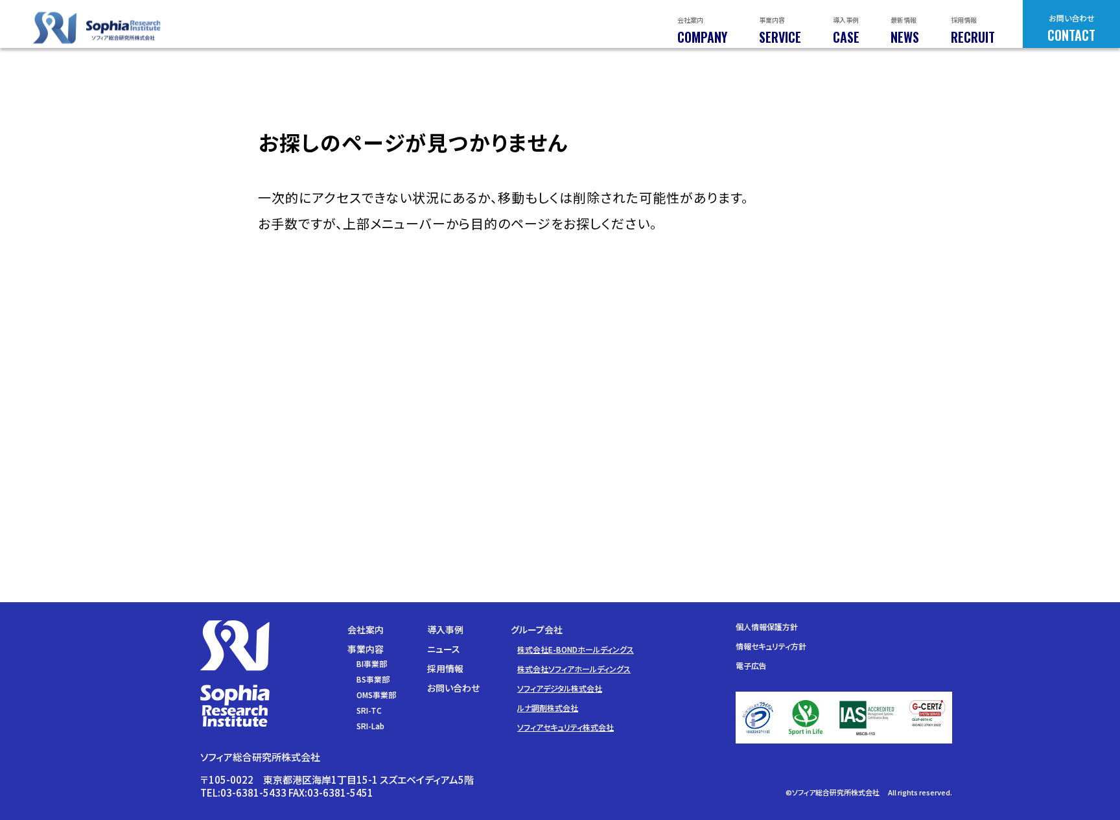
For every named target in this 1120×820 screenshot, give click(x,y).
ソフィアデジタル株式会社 (559, 688)
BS (373, 679)
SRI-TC (369, 710)
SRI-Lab (370, 725)
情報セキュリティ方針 (771, 645)
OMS (376, 694)
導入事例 (445, 629)
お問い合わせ (453, 687)
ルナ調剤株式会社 (547, 707)
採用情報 (445, 668)
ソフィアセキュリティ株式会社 (565, 726)
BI (371, 663)
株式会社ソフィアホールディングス (574, 668)
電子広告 (751, 665)
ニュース (443, 648)
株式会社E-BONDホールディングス (575, 649)
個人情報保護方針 (767, 626)
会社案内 (365, 629)
